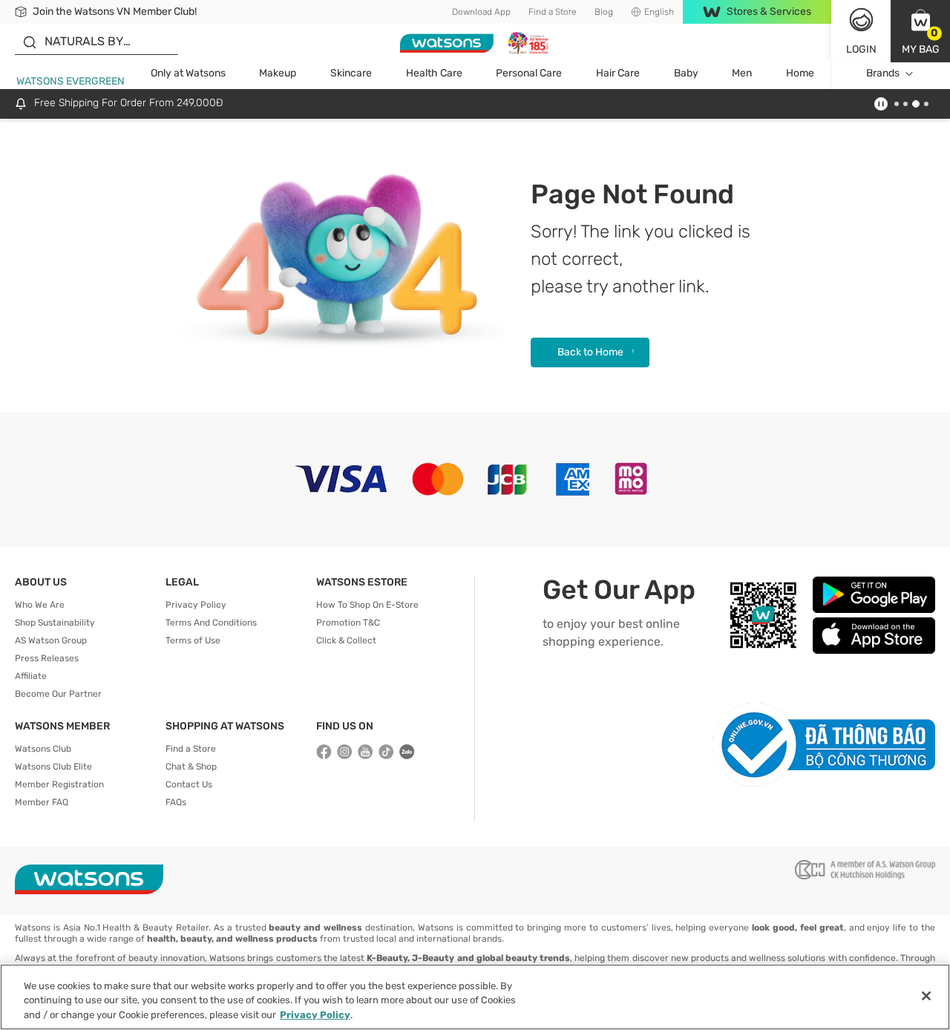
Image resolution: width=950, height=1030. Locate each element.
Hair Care (618, 73)
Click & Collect (346, 640)
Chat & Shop (191, 766)
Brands (883, 73)
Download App (481, 12)
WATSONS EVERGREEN (70, 81)
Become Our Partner (58, 694)
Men (742, 73)
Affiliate (31, 676)
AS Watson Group (51, 640)
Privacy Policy (196, 605)
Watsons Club (43, 749)
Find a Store (552, 12)
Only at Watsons (188, 73)
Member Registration (59, 784)
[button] (920, 31)
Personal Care (529, 73)
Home (800, 73)
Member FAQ (41, 802)
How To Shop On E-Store (367, 605)
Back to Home (590, 352)
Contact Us (189, 784)
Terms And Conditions (211, 622)
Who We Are (40, 605)
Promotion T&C (348, 622)
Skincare (351, 73)
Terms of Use (193, 640)
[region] (475, 997)
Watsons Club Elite (53, 766)
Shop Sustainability (55, 622)
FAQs (176, 802)
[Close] (926, 996)
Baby (686, 73)
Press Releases (47, 658)
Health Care (434, 73)
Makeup (277, 73)
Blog (603, 12)
